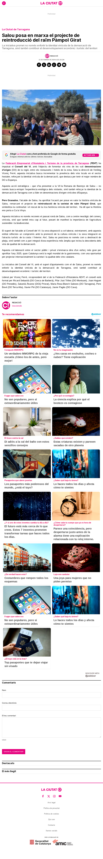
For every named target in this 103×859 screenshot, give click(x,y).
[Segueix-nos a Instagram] (54, 796)
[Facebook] (39, 65)
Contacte (51, 825)
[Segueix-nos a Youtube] (60, 796)
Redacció (54, 56)
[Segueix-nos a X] (48, 796)
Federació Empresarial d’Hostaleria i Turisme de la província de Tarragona (47, 163)
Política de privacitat (52, 808)
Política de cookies (51, 814)
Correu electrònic (9, 703)
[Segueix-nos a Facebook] (43, 796)
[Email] (64, 65)
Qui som (51, 819)
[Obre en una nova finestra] (40, 842)
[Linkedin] (49, 65)
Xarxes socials (51, 831)
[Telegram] (59, 65)
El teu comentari (9, 716)
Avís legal (51, 803)
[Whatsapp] (54, 65)
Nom (4, 690)
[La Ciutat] (51, 3)
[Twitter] (44, 65)
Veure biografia (17, 305)
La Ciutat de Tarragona (16, 29)
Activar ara (89, 155)
